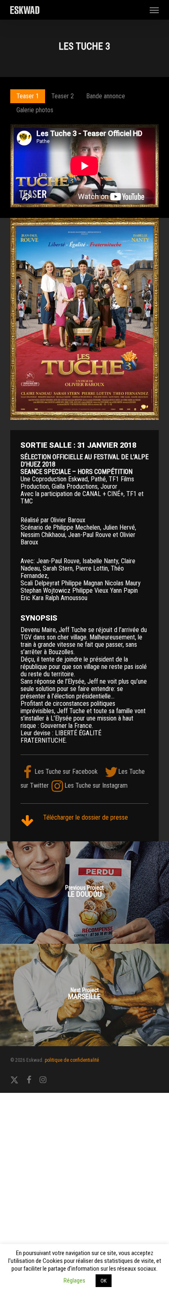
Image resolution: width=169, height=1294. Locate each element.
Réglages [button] (74, 1280)
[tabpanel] (84, 166)
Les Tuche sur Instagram (96, 785)
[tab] (27, 96)
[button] (154, 10)
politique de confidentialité (72, 1060)
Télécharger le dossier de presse (85, 817)
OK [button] (103, 1281)
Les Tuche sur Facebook (66, 771)
